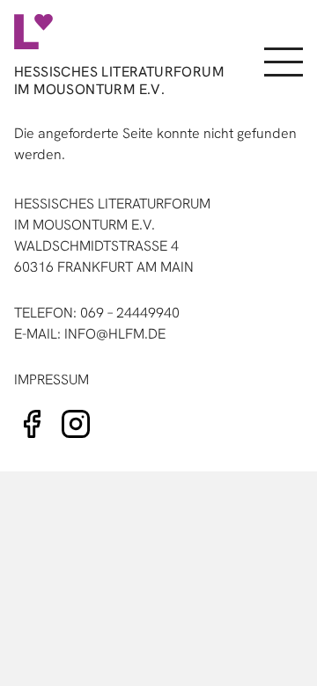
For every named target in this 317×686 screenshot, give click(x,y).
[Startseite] (115, 31)
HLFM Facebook (31, 424)
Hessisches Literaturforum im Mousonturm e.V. (119, 80)
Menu (281, 63)
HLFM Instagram (75, 424)
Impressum (51, 379)
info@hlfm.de (115, 334)
